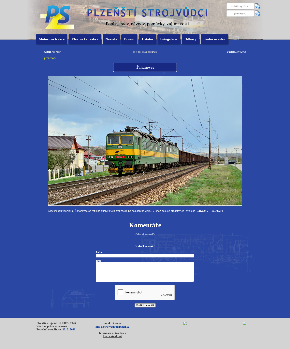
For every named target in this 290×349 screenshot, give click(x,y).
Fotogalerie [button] (168, 39)
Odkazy (190, 39)
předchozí (50, 58)
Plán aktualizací (112, 336)
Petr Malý (56, 51)
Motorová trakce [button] (52, 39)
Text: (98, 260)
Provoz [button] (129, 39)
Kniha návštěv (214, 39)
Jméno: (99, 252)
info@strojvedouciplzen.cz (112, 326)
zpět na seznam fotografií (145, 51)
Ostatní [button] (147, 39)
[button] (85, 39)
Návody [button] (111, 39)
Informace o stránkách (112, 333)
